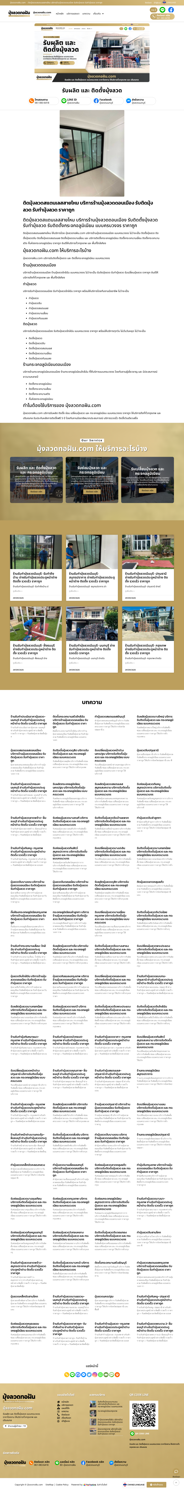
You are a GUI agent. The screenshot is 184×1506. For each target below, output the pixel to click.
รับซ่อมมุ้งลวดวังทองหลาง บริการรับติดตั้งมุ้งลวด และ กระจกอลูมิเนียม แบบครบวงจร (71, 1235)
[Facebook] (77, 1374)
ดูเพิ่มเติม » (17, 591)
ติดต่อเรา (148, 2)
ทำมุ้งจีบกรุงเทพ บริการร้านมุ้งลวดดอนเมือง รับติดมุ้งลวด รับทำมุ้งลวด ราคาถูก (155, 1168)
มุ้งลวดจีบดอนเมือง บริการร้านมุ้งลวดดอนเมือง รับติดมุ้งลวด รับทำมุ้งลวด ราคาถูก (70, 885)
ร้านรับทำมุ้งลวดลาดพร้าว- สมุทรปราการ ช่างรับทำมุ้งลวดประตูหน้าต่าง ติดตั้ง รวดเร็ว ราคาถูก (28, 1267)
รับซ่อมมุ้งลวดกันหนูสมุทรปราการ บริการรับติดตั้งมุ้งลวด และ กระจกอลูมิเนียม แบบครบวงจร (154, 789)
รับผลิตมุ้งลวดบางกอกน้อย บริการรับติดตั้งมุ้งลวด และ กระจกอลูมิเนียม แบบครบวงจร (29, 1010)
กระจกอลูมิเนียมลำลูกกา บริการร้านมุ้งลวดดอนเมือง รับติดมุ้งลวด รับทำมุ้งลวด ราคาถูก (71, 915)
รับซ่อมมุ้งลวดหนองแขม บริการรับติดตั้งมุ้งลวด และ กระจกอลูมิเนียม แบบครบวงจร (29, 1327)
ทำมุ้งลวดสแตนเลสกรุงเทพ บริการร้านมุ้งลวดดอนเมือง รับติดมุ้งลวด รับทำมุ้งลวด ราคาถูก (154, 1267)
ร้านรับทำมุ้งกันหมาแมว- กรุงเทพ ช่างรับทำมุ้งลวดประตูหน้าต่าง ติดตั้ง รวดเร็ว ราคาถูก (29, 1040)
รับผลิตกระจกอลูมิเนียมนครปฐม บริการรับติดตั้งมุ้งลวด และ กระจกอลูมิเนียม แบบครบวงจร (70, 789)
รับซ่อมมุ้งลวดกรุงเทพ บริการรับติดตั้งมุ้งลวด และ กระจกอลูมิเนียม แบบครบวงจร (71, 1202)
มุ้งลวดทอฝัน (73, 103)
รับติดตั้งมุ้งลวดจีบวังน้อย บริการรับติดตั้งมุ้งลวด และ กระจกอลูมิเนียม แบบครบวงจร (155, 915)
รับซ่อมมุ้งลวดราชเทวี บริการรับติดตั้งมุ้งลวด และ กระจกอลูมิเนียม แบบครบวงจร (71, 1010)
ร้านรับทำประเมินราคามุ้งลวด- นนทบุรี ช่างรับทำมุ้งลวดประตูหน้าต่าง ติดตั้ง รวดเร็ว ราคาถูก (29, 720)
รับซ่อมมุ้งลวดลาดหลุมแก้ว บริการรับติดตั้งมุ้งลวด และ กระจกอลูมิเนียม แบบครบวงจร (113, 1168)
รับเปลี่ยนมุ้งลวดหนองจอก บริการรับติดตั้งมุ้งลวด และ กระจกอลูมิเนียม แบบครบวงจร (113, 979)
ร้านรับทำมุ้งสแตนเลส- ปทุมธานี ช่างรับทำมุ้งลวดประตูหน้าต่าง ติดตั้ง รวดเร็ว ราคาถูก (113, 1074)
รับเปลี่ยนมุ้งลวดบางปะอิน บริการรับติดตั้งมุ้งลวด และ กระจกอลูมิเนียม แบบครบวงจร (113, 851)
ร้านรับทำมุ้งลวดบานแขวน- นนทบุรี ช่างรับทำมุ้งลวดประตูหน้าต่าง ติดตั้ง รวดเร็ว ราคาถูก (71, 1299)
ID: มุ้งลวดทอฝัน (68, 1465)
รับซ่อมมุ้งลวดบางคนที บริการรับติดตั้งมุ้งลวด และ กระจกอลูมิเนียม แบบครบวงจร (71, 821)
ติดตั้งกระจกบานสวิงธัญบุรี (111, 1262)
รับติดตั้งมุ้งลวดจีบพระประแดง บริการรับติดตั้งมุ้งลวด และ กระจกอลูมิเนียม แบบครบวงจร (113, 1010)
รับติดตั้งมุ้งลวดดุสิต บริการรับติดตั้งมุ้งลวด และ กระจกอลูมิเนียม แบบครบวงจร (71, 753)
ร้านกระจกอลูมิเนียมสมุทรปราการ (148, 1072)
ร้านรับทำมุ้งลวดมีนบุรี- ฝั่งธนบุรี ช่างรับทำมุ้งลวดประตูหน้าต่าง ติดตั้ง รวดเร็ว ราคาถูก (34, 649)
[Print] (117, 1374)
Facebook (105, 100)
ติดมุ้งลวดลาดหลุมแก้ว (150, 882)
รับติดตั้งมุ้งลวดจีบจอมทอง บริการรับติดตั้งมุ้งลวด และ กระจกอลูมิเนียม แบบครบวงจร (113, 1235)
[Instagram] (94, 1374)
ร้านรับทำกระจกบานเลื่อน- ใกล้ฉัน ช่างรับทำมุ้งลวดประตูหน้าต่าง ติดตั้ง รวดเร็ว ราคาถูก (29, 949)
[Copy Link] (66, 1374)
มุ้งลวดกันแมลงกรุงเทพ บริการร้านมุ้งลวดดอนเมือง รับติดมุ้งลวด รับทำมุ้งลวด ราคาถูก (71, 979)
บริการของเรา (73, 13)
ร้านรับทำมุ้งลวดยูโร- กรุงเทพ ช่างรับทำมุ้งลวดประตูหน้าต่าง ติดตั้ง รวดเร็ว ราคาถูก (28, 1107)
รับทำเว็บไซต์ (102, 1484)
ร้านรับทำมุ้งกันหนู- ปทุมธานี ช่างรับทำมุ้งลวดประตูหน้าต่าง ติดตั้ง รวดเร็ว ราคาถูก (154, 1299)
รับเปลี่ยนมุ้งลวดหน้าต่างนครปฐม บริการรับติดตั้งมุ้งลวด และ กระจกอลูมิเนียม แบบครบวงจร (112, 755)
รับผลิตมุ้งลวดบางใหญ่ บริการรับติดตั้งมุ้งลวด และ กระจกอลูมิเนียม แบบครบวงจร (155, 720)
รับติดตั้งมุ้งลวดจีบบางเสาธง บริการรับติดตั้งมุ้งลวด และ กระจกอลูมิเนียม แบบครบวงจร (113, 949)
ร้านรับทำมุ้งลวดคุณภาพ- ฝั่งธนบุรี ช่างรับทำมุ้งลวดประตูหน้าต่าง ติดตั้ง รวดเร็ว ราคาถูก (71, 1074)
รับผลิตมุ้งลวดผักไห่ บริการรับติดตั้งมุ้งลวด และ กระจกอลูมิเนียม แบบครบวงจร (70, 1107)
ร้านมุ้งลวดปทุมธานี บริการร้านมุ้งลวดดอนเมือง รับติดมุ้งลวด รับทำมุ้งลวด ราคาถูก (112, 1107)
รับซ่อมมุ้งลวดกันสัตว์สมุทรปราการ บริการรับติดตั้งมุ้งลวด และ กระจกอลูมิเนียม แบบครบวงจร (70, 853)
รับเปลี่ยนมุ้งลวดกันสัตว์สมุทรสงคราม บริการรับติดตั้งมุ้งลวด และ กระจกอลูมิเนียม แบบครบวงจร (154, 1042)
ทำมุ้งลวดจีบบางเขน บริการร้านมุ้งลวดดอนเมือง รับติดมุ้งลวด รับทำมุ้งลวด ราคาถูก (112, 1138)
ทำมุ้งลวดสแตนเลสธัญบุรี (110, 716)
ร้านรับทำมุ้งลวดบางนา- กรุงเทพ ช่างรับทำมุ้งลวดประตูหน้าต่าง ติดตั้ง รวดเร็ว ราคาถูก (155, 1202)
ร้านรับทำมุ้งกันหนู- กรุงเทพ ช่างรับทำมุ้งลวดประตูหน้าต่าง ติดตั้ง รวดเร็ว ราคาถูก (28, 851)
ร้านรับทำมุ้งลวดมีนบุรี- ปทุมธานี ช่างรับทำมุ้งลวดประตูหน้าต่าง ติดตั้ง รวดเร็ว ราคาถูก (146, 577)
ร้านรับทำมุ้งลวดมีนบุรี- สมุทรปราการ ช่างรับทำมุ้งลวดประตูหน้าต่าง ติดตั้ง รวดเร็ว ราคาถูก (92, 577)
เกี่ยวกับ (97, 13)
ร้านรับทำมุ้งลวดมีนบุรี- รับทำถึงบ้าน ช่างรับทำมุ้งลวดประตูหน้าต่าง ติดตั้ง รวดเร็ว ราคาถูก (35, 577)
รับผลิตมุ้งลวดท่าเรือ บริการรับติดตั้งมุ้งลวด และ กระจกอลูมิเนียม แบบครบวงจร (70, 949)
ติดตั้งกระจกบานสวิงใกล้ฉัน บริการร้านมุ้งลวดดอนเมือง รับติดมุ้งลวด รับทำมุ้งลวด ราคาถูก (70, 721)
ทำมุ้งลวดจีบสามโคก (149, 1232)
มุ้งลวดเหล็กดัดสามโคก (24, 1296)
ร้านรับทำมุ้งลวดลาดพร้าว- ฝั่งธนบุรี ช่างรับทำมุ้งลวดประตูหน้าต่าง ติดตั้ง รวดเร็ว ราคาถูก (29, 821)
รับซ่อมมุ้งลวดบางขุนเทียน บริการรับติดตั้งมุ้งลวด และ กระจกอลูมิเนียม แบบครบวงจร (29, 1202)
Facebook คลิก (95, 1462)
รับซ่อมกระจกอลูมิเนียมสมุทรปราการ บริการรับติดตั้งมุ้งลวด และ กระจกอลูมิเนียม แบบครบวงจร (112, 1203)
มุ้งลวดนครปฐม (104, 1296)
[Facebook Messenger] (83, 1374)
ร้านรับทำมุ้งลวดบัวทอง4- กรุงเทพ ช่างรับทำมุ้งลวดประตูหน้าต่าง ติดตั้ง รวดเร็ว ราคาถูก (71, 1040)
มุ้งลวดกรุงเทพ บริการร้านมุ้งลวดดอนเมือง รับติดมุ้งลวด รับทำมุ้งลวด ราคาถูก (110, 1431)
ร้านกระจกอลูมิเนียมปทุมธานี (153, 1134)
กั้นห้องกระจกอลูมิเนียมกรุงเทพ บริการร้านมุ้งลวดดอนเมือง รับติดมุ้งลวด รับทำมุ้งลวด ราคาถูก (29, 917)
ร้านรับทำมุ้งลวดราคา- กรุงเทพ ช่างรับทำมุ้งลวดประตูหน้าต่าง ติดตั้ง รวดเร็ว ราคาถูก (113, 1040)
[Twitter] (89, 1374)
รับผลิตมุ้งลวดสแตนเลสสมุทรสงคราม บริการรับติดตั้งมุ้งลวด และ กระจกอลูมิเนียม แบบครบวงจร (112, 789)
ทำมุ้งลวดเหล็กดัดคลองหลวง (28, 1165)
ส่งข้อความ (138, 100)
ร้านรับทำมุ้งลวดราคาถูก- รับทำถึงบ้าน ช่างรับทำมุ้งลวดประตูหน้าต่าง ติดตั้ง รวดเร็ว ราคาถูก (69, 1329)
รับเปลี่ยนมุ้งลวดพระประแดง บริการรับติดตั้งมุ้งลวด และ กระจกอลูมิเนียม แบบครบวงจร (155, 949)
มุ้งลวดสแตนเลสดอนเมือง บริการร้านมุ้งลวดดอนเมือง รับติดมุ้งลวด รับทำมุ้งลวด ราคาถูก (28, 755)
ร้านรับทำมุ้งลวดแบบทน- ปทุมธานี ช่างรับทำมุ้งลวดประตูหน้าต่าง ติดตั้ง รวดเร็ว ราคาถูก (155, 979)
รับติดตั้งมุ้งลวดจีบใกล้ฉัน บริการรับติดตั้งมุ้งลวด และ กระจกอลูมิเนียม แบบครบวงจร (155, 1010)
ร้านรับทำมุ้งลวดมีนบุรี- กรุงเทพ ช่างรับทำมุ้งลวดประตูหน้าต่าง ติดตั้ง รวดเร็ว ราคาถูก (146, 649)
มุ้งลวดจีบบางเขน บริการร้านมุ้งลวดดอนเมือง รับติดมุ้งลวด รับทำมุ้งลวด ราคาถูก (28, 885)
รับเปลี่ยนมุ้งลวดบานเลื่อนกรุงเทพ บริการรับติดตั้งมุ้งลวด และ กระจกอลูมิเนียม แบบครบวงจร (112, 917)
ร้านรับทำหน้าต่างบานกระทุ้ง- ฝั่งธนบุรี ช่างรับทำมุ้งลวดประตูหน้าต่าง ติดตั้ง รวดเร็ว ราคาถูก (29, 1138)
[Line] (72, 1374)
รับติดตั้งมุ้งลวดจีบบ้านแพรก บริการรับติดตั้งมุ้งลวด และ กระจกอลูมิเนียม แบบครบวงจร (113, 821)
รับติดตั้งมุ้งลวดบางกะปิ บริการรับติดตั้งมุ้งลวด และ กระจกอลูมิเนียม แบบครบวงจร (71, 1266)
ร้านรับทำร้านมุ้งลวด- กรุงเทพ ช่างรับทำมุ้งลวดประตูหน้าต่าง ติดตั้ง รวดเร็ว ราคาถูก (112, 1327)
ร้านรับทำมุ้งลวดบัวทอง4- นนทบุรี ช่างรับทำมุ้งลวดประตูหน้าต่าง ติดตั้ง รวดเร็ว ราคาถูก (29, 787)
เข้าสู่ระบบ (157, 2)
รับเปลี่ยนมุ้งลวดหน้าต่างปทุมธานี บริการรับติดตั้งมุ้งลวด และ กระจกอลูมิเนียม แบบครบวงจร (28, 1075)
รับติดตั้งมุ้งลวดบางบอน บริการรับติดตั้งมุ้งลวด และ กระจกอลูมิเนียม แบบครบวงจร (110, 1404)
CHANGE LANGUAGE (135, 1484)
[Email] (106, 1374)
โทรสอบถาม (41, 100)
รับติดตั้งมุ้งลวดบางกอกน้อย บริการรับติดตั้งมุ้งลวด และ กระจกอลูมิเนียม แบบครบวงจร (155, 851)
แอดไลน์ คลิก (67, 1462)
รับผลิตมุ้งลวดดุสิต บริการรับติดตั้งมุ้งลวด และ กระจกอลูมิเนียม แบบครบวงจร (112, 885)
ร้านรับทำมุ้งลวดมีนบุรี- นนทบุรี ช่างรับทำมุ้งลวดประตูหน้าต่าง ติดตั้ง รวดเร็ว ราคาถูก (92, 649)
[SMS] (111, 1374)
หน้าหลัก (60, 13)
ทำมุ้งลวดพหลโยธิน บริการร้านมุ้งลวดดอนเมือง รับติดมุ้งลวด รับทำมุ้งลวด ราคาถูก (110, 1422)
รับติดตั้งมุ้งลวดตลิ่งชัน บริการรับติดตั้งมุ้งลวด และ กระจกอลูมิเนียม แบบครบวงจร (71, 1138)
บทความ (86, 13)
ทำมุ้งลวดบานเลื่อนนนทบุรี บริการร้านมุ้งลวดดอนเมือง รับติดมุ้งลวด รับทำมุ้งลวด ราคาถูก (70, 1170)
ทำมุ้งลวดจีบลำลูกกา (149, 818)
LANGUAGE (171, 2)
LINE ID (72, 100)
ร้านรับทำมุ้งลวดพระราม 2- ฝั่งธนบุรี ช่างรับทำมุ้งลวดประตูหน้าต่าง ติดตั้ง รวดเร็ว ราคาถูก (155, 1327)
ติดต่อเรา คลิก (163, 15)
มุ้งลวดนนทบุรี (106, 103)
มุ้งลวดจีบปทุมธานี (148, 750)
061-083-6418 (163, 18)
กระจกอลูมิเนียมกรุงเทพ (107, 1411)
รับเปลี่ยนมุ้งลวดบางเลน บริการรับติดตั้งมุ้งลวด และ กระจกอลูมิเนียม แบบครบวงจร (155, 1107)
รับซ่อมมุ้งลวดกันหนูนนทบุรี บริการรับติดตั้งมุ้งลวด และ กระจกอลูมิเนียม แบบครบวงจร (29, 1235)
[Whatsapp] (100, 1374)
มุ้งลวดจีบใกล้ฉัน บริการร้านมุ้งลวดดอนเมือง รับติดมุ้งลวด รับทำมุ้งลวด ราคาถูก (28, 979)
